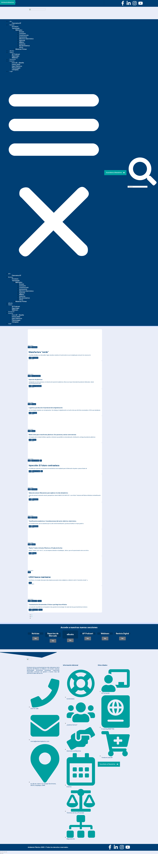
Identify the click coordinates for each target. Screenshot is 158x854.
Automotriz (23, 37)
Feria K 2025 (16, 64)
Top (40, 460)
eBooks (10, 303)
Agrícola (22, 40)
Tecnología (15, 28)
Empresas (33, 544)
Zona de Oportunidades (36, 375)
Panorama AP (16, 23)
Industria (22, 44)
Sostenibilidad (34, 347)
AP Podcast (16, 54)
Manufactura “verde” (39, 352)
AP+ (11, 21)
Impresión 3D (34, 600)
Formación (11, 311)
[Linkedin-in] (128, 3)
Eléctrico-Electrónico (26, 39)
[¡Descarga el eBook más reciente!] (107, 332)
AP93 (29, 347)
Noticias (12, 25)
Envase (21, 32)
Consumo (22, 33)
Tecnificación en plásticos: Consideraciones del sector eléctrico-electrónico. (53, 521)
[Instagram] (134, 3)
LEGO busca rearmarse (40, 577)
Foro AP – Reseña (18, 63)
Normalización (34, 489)
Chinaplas (15, 70)
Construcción (24, 35)
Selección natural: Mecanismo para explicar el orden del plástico (48, 493)
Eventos (12, 61)
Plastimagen (16, 68)
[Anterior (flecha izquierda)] (0, 853)
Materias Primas (21, 49)
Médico (21, 42)
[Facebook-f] (122, 3)
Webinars (15, 310)
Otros (21, 47)
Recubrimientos (24, 46)
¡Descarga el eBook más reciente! (114, 337)
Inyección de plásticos (35, 379)
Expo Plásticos (17, 66)
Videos (12, 52)
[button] (54, 172)
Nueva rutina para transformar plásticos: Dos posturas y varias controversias (52, 434)
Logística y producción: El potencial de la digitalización (46, 407)
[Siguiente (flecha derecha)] (2, 853)
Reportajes (15, 56)
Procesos (15, 26)
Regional (33, 431)
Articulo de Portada (35, 460)
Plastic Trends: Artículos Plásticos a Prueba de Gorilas (45, 548)
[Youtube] (140, 3)
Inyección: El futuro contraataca (44, 465)
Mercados (19, 30)
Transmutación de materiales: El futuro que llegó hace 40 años (48, 604)
